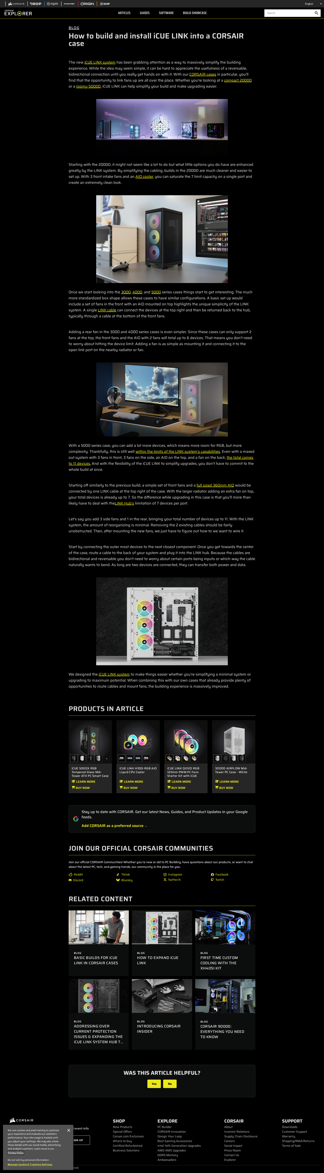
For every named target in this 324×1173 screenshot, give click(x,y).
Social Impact (233, 1145)
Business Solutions (126, 1150)
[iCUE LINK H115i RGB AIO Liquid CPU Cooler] (146, 758)
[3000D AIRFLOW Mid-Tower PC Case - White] (233, 741)
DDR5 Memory (168, 1155)
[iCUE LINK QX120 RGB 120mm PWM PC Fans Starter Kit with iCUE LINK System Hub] (186, 741)
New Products (122, 1127)
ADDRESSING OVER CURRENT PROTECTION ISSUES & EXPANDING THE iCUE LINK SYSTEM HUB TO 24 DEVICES (98, 1036)
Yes (154, 1083)
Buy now (82, 788)
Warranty (288, 1136)
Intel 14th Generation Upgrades (179, 1145)
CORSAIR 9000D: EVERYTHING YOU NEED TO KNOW (222, 1031)
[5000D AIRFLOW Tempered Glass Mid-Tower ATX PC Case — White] (98, 758)
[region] (38, 1147)
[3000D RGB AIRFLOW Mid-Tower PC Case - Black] (242, 758)
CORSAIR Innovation (172, 1131)
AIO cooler (144, 176)
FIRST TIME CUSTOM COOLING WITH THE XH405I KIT (219, 963)
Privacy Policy (16, 1153)
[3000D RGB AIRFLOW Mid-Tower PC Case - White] (234, 758)
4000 (137, 292)
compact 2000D (238, 80)
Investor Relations (237, 1131)
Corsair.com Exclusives (128, 1136)
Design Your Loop (170, 1136)
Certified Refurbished (127, 1145)
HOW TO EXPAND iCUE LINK (157, 960)
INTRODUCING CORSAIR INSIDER (159, 1028)
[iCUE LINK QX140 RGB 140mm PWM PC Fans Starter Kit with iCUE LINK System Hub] (194, 758)
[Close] (68, 1130)
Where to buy (122, 1141)
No (170, 1083)
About (228, 1127)
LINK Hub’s (124, 503)
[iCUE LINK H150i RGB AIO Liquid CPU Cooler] (138, 758)
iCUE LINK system (100, 62)
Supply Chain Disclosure (241, 1136)
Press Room (232, 1150)
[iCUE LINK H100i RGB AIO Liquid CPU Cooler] (138, 741)
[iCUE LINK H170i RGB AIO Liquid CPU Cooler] (130, 758)
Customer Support (294, 1131)
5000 (156, 292)
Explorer (230, 1159)
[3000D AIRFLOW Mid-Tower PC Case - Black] (225, 758)
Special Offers (122, 1131)
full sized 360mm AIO (215, 485)
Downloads (289, 1127)
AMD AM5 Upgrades (172, 1150)
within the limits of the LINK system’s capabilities (178, 451)
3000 (126, 292)
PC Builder (165, 1127)
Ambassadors (167, 1159)
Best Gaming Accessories (175, 1141)
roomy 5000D (88, 86)
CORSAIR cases (202, 74)
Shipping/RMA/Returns (298, 1141)
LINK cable (107, 310)
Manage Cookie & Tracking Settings (30, 1164)
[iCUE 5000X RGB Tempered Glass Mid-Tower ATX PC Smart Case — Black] (90, 741)
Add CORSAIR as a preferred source (112, 826)
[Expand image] (162, 127)
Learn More (85, 781)
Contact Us (231, 1155)
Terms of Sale (291, 1145)
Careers (229, 1141)
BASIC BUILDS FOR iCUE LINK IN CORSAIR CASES (96, 960)
